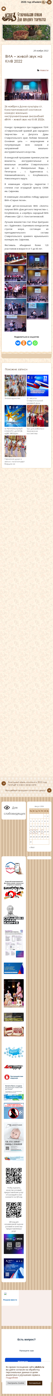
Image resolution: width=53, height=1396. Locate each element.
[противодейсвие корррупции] (14, 1079)
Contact (3, 9)
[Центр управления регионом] (14, 1092)
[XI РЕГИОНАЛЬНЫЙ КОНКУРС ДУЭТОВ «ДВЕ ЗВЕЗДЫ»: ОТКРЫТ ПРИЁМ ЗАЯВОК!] (15, 425)
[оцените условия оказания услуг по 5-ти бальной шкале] (14, 1185)
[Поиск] (43, 2)
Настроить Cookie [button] (16, 1383)
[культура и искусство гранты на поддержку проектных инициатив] (14, 1021)
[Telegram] (29, 343)
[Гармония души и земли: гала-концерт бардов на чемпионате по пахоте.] (15, 455)
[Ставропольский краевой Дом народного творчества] (26, 17)
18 (34, 831)
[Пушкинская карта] (14, 923)
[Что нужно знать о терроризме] (14, 1070)
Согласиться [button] (34, 1383)
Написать (23, 1361)
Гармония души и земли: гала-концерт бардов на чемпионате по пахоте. (15, 464)
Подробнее (12, 1377)
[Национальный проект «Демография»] (14, 1152)
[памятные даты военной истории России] (14, 1036)
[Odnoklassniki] (23, 343)
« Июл (31, 847)
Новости (44, 70)
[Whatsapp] (35, 343)
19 (36, 831)
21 (42, 831)
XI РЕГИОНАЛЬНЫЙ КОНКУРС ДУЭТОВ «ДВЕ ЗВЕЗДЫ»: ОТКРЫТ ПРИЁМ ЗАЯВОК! (14, 433)
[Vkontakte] (17, 343)
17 (31, 831)
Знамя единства (12, 398)
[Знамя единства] (15, 394)
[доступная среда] (14, 1058)
